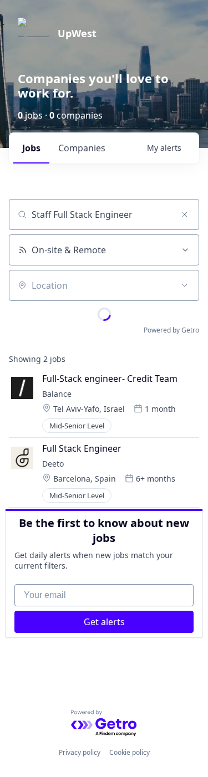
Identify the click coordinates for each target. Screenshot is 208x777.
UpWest (77, 33)
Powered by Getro (171, 330)
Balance (57, 393)
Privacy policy (79, 752)
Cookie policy (129, 752)
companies (81, 148)
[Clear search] (185, 214)
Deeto (53, 463)
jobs (31, 148)
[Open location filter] (185, 285)
